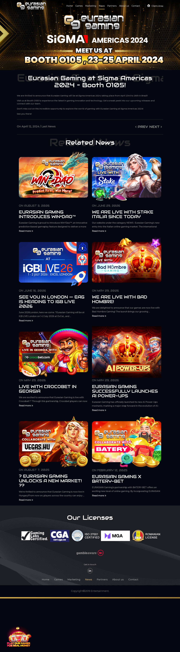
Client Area (157, 6)
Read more (25, 231)
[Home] (31, 6)
